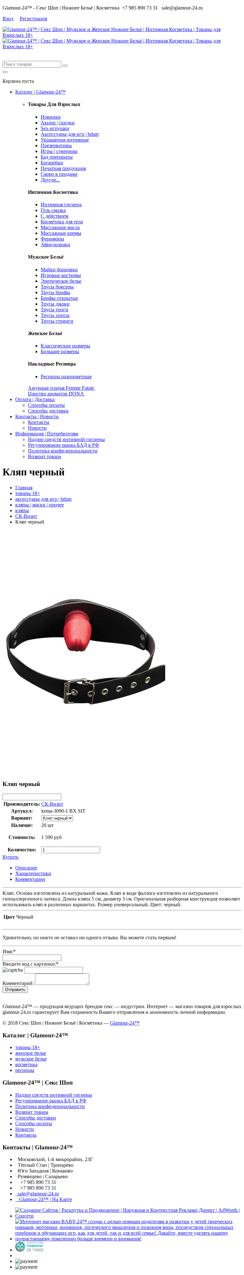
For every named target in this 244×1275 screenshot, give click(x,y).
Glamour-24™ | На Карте (43, 1199)
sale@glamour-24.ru (37, 1193)
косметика (26, 1064)
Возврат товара (44, 456)
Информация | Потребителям (46, 433)
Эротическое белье (61, 281)
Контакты (38, 422)
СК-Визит (26, 516)
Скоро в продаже (59, 174)
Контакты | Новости (37, 416)
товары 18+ (27, 493)
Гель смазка (53, 210)
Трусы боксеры (57, 286)
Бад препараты (57, 157)
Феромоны (52, 238)
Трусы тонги (54, 309)
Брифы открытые (59, 298)
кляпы (22, 510)
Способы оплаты (46, 405)
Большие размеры (60, 351)
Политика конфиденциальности (63, 450)
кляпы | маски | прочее (39, 504)
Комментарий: (18, 983)
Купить (10, 857)
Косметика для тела (62, 221)
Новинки (51, 117)
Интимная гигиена (61, 204)
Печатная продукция (63, 168)
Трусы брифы (55, 292)
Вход (8, 18)
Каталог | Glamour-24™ (40, 92)
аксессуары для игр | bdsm (43, 499)
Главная (23, 487)
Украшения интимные (65, 139)
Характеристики (33, 873)
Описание (26, 867)
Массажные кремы (61, 233)
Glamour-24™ (124, 1023)
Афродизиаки (55, 244)
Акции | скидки (58, 122)
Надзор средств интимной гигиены (66, 439)
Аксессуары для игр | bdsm (69, 134)
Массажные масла (60, 227)
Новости (37, 428)
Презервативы (56, 145)
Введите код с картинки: (30, 964)
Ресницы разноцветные (66, 376)
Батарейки (52, 162)
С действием (54, 216)
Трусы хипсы (55, 315)
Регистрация (33, 18)
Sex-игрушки (55, 128)
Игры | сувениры (59, 151)
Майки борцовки (59, 269)
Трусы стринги (57, 321)
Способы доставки (48, 410)
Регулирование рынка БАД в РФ (63, 445)
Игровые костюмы (61, 275)
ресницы (24, 1070)
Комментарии (30, 879)
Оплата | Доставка (35, 399)
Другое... (50, 179)
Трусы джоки (55, 304)
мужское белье (31, 1058)
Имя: (9, 951)
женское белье (30, 1053)
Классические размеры (65, 345)
